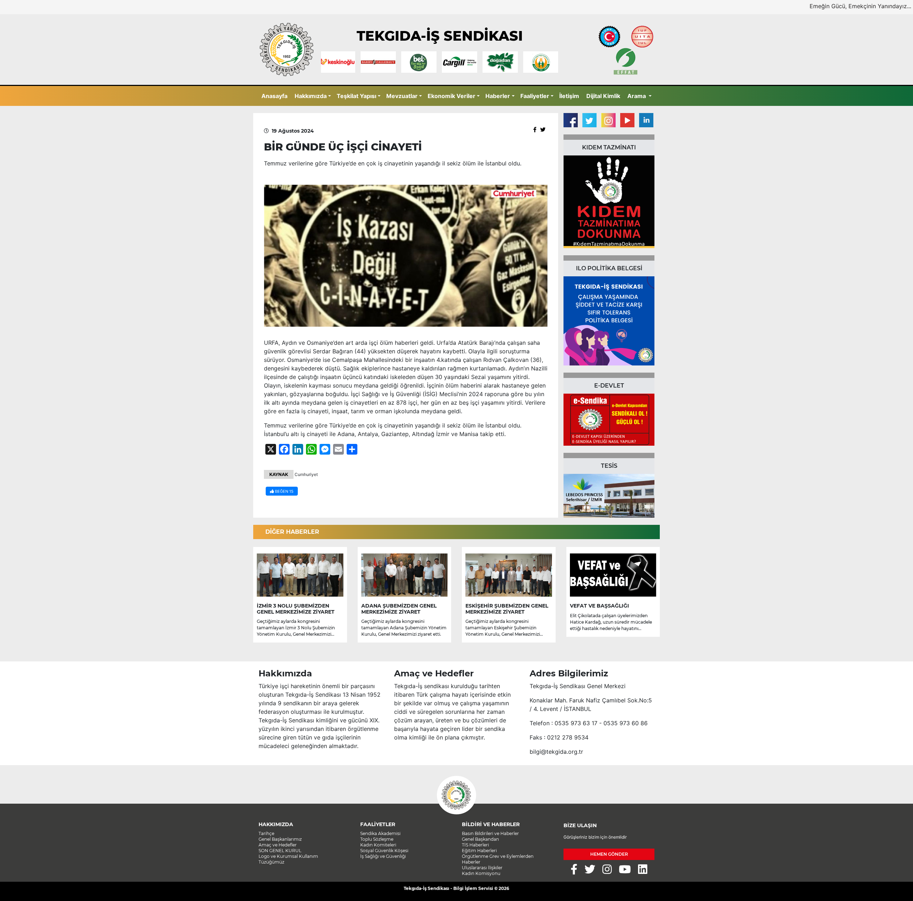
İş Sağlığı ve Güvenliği (383, 856)
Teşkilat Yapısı (356, 95)
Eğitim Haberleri (479, 850)
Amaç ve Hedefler (278, 845)
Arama (637, 95)
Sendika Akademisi (380, 833)
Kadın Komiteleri (378, 845)
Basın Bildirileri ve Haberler (490, 833)
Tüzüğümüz (271, 862)
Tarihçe (266, 833)
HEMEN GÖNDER (609, 854)
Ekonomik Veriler (451, 95)
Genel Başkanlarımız (280, 839)
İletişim (569, 95)
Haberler (497, 95)
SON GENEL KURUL (280, 850)
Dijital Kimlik (603, 95)
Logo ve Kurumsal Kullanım (288, 856)
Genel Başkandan (480, 839)
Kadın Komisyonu (481, 873)
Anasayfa (274, 95)
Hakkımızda (311, 95)
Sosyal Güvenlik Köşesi (384, 850)
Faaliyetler (534, 95)
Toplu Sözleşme (376, 839)
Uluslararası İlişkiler (482, 867)
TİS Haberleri (475, 845)
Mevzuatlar (402, 95)
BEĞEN (284, 491)
